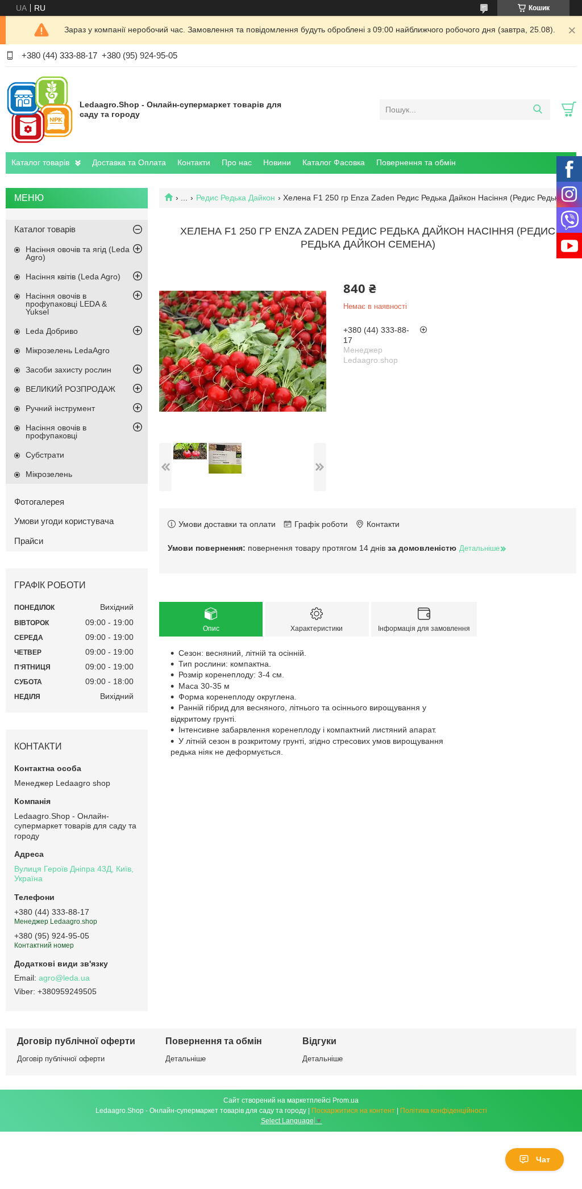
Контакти (193, 162)
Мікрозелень (49, 474)
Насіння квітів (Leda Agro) (73, 276)
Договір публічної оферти (61, 1058)
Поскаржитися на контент (353, 1111)
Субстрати (45, 454)
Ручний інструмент (60, 408)
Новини (277, 162)
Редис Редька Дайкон (235, 197)
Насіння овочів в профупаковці (56, 431)
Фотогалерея (39, 501)
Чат (543, 1159)
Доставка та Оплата (129, 162)
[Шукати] (537, 109)
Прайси (28, 541)
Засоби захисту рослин (68, 369)
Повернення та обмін (416, 162)
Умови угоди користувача (64, 521)
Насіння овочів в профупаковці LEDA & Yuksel (66, 303)
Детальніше (185, 1058)
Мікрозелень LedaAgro (68, 350)
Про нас (237, 162)
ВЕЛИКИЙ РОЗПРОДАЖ (70, 388)
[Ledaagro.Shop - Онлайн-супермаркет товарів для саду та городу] (40, 109)
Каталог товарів (40, 162)
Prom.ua (345, 1100)
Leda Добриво (52, 331)
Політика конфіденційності (443, 1111)
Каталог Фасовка (333, 162)
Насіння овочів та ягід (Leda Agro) (78, 253)
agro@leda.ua (64, 977)
